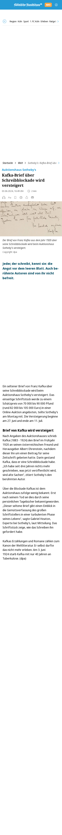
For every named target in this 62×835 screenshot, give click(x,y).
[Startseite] (27, 5)
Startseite (8, 163)
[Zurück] (5, 21)
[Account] (56, 5)
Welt (20, 163)
